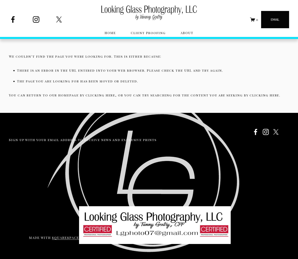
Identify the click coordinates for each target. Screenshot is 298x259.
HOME (110, 33)
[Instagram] (36, 19)
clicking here (100, 95)
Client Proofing (148, 33)
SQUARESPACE (65, 237)
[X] (59, 19)
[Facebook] (13, 19)
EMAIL (275, 19)
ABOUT (186, 33)
